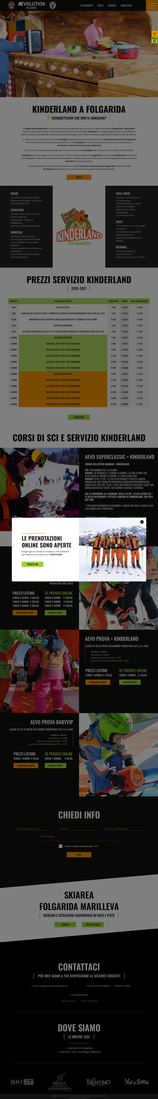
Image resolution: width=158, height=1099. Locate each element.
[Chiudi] (142, 522)
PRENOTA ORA (32, 564)
